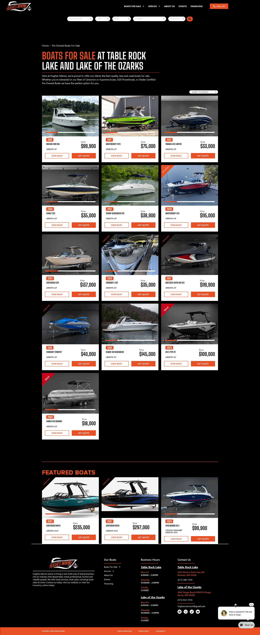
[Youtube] (198, 612)
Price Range (175, 19)
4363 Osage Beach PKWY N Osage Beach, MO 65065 (194, 593)
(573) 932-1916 (185, 599)
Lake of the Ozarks (153, 597)
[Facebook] (180, 612)
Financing (197, 6)
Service (152, 6)
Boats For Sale (132, 6)
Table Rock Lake (151, 567)
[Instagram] (186, 612)
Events (183, 6)
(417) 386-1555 (185, 579)
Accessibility (160, 631)
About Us (169, 6)
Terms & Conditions (124, 631)
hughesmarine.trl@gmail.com (191, 606)
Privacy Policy (144, 631)
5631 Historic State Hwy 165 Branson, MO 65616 (191, 573)
